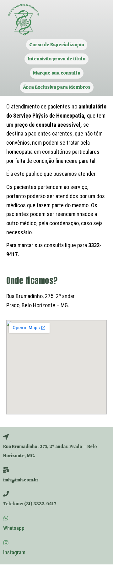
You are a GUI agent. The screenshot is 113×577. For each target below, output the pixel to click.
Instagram (14, 552)
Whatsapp (13, 528)
